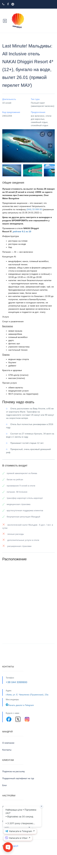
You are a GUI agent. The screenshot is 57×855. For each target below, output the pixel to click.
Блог (4, 785)
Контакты (6, 750)
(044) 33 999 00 (34, 209)
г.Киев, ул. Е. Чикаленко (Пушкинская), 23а (27, 694)
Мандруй (13, 846)
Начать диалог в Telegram (21, 705)
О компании (8, 743)
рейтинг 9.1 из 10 (22, 231)
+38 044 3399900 (16, 682)
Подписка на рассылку (13, 771)
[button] (50, 155)
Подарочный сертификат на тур (18, 778)
